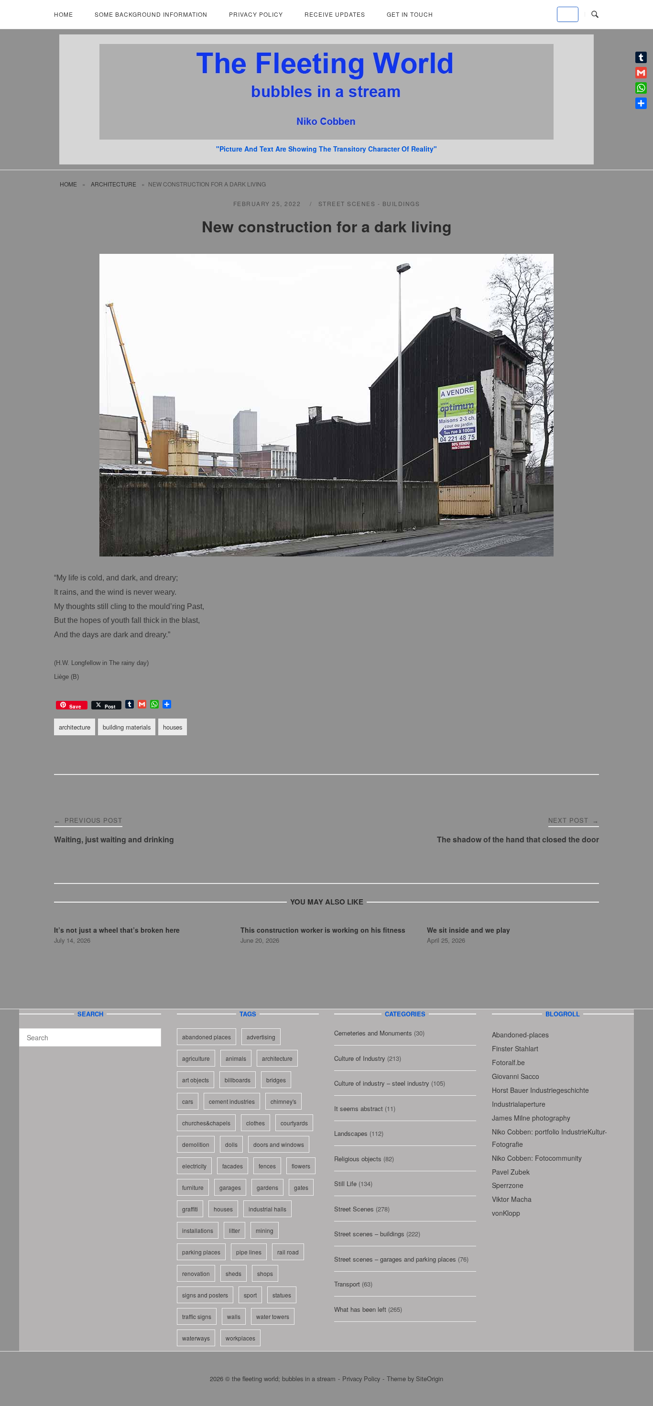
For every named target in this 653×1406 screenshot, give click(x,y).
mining (264, 1230)
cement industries (232, 1101)
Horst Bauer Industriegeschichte (540, 1090)
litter (234, 1230)
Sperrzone (507, 1185)
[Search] (150, 1033)
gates (301, 1187)
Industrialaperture (518, 1104)
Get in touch (410, 14)
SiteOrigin (429, 1378)
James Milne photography (531, 1118)
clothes (255, 1123)
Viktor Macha (512, 1199)
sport (250, 1295)
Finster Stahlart (515, 1048)
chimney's (283, 1101)
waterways (196, 1338)
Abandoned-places (520, 1034)
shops (265, 1273)
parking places (201, 1252)
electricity (194, 1166)
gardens (267, 1187)
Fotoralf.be (508, 1062)
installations (197, 1230)
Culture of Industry (359, 1058)
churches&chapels (206, 1123)
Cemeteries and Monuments (373, 1032)
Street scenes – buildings (369, 1233)
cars (187, 1101)
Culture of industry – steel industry (381, 1083)
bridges (276, 1080)
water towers (272, 1316)
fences (267, 1166)
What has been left (360, 1309)
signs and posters (205, 1295)
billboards (237, 1080)
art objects (195, 1080)
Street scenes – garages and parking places (395, 1259)
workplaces (240, 1338)
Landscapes (351, 1133)
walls (233, 1316)
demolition (195, 1144)
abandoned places (206, 1037)
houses (172, 726)
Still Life (345, 1183)
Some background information (151, 14)
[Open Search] (595, 15)
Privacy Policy (256, 14)
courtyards (294, 1123)
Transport (347, 1283)
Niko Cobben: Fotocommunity (537, 1158)
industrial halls (267, 1209)
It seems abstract (358, 1108)
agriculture (196, 1058)
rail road (288, 1252)
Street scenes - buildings (369, 203)
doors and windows (278, 1144)
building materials (127, 726)
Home (63, 14)
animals (236, 1058)
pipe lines (248, 1252)
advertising (261, 1037)
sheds (233, 1273)
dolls (231, 1144)
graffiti (190, 1209)
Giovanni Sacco (515, 1076)
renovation (196, 1273)
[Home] (326, 136)
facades (232, 1166)
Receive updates (335, 14)
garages (230, 1187)
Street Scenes (354, 1208)
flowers (301, 1166)
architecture (113, 184)
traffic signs (196, 1316)
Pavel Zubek (511, 1172)
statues (281, 1295)
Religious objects (357, 1158)
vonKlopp (506, 1213)
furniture (193, 1187)
